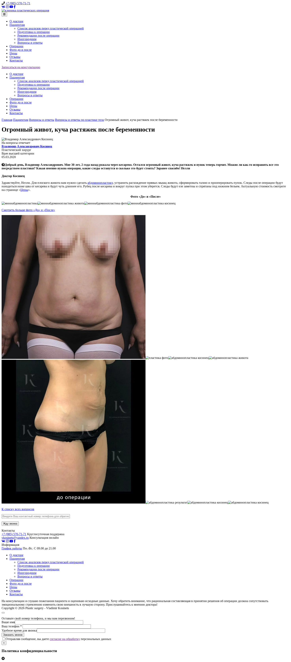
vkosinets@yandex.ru (15, 537)
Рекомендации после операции (38, 35)
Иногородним (26, 39)
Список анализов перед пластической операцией (50, 28)
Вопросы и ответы (30, 42)
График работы (12, 548)
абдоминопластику (100, 182)
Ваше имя (8, 622)
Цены (13, 53)
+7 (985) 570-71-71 (18, 3)
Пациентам (17, 25)
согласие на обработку (65, 639)
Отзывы (15, 57)
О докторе (16, 21)
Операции (16, 46)
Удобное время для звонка (19, 630)
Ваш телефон (12, 626)
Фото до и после (21, 49)
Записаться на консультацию (21, 67)
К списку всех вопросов (18, 509)
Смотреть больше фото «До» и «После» (28, 210)
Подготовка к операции (33, 32)
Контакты (16, 60)
